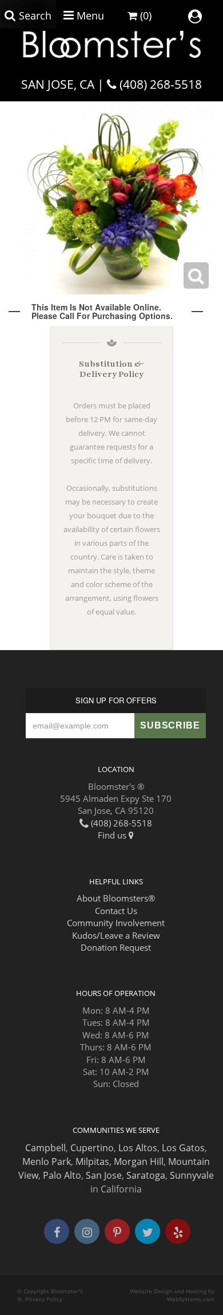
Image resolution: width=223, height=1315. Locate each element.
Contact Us (116, 910)
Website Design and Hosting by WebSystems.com (172, 1295)
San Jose (104, 1175)
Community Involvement (116, 922)
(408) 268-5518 (161, 84)
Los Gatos (183, 1147)
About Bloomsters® (116, 898)
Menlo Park (46, 1161)
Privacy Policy (43, 1299)
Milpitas (92, 1161)
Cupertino (92, 1147)
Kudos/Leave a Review (116, 935)
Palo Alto (62, 1175)
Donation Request (116, 947)
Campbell (45, 1147)
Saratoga (145, 1175)
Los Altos (137, 1147)
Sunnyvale (192, 1175)
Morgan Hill (139, 1161)
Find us (113, 835)
